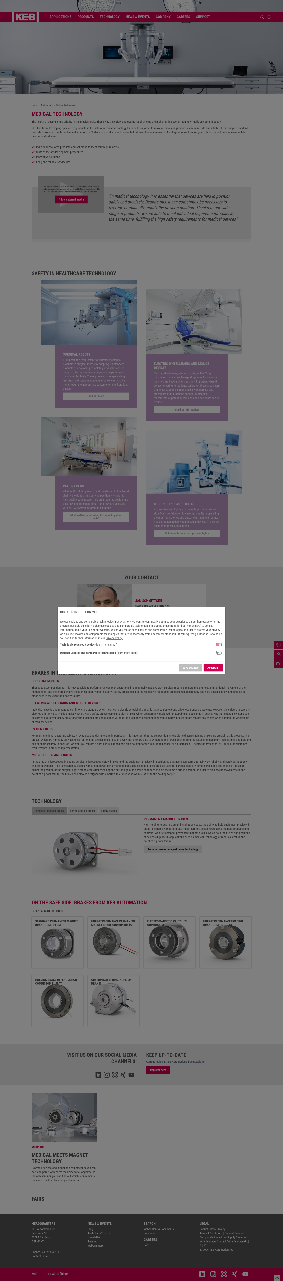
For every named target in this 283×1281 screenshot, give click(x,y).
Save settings (190, 667)
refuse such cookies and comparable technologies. (154, 630)
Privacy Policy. (114, 638)
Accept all (213, 667)
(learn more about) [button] (106, 644)
